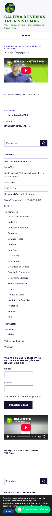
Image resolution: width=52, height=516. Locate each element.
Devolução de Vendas (18, 266)
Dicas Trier (9, 167)
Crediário (12, 250)
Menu (27, 35)
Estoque (12, 289)
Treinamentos (31, 95)
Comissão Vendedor (18, 227)
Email (8, 382)
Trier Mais (9, 329)
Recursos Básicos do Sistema (19, 194)
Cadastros (13, 222)
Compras (12, 233)
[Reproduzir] (8, 436)
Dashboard (13, 255)
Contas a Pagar (15, 239)
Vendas (11, 311)
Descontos (15, 95)
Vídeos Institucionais (14, 341)
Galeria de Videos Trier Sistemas (24, 19)
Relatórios (13, 305)
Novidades (9, 182)
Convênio (12, 244)
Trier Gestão (10, 324)
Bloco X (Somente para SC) (17, 161)
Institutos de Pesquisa (19, 300)
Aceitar (9, 511)
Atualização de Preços (19, 216)
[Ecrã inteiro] (43, 436)
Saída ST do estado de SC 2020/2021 (22, 200)
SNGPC (8, 206)
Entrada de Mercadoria (19, 283)
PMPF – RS (10, 188)
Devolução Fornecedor (19, 272)
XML (10, 317)
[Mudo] (39, 436)
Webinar (8, 347)
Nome (7, 368)
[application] (26, 427)
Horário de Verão (16, 294)
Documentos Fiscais (18, 278)
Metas (11, 334)
